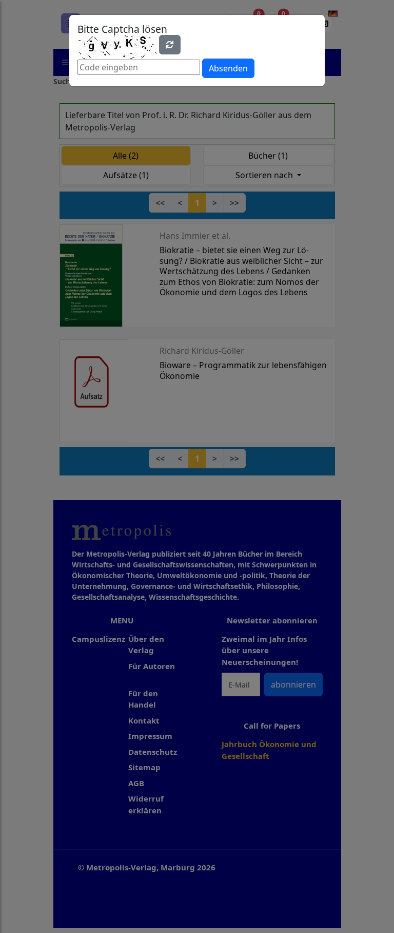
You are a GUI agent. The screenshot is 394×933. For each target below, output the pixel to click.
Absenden (228, 68)
